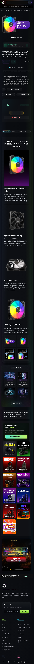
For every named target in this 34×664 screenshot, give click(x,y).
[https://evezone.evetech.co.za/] (23, 511)
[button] (4, 89)
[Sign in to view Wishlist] (14, 661)
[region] (16, 25)
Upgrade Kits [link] (6, 643)
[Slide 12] (22, 569)
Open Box (25, 10)
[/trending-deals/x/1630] (23, 480)
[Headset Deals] (9, 464)
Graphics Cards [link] (6, 634)
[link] (4, 6)
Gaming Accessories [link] (8, 646)
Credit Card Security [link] (23, 627)
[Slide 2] (11, 569)
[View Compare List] (28, 94)
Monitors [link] (5, 637)
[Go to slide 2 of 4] (15, 37)
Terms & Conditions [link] (23, 624)
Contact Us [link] (20, 631)
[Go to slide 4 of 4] (21, 37)
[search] (17, 2)
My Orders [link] (20, 634)
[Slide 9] (19, 569)
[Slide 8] (18, 569)
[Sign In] (3, 661)
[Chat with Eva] (19, 661)
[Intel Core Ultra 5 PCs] (23, 495)
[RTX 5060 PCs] (11, 495)
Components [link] (6, 650)
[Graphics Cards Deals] (23, 448)
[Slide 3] (12, 569)
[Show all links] (30, 6)
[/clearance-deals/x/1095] (9, 480)
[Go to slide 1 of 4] (12, 37)
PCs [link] (3, 627)
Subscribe (24, 611)
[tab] (6, 131)
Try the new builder (16, 436)
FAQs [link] (19, 637)
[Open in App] (24, 661)
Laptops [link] (4, 631)
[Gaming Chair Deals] (23, 464)
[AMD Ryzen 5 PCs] (9, 511)
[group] (11, 62)
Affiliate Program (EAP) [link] (22, 641)
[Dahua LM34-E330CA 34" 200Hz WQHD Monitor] (9, 448)
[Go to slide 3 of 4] (18, 37)
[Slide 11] (21, 569)
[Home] (2, 10)
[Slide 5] (15, 569)
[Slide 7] (17, 569)
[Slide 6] (16, 569)
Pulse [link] (3, 624)
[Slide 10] (20, 569)
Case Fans (7, 10)
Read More (28, 62)
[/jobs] (9, 526)
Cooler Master (16, 10)
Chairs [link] (4, 640)
